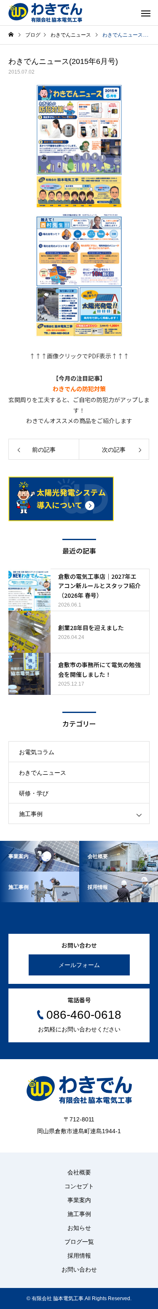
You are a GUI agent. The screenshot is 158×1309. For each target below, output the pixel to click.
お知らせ (79, 1227)
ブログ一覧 (79, 1241)
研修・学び (33, 793)
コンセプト (79, 1186)
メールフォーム (79, 965)
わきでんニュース (42, 772)
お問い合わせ (79, 1269)
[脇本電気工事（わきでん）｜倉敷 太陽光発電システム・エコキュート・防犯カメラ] (45, 12)
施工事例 (31, 814)
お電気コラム (36, 752)
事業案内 (79, 1200)
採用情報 (79, 1255)
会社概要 (79, 1172)
